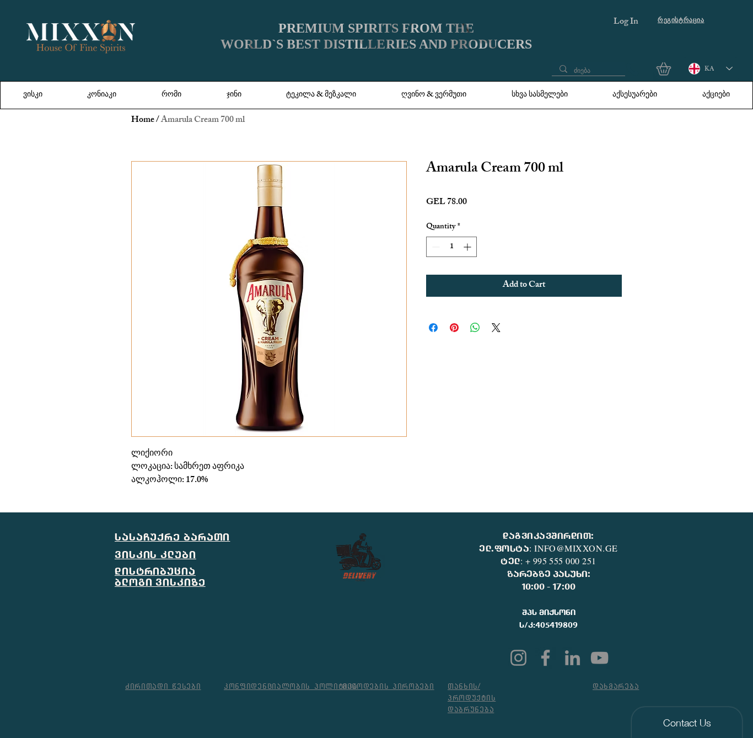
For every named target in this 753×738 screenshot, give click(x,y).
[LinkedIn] (572, 658)
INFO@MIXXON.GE (576, 548)
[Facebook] (545, 658)
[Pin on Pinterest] (454, 327)
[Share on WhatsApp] (475, 327)
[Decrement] (435, 246)
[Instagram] (518, 658)
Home (142, 121)
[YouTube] (599, 658)
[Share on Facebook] (433, 327)
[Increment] (468, 246)
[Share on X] (496, 327)
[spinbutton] (451, 246)
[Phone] (632, 69)
